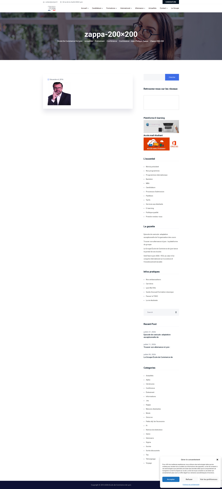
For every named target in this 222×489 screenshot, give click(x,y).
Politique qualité (152, 212)
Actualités (152, 8)
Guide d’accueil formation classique (160, 292)
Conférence (150, 388)
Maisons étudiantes (153, 409)
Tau (147, 455)
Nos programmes (153, 171)
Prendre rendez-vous (154, 217)
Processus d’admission (155, 192)
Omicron (149, 417)
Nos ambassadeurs (153, 279)
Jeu (147, 401)
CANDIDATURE (170, 2)
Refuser (189, 479)
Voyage (149, 463)
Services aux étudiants (154, 204)
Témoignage (151, 459)
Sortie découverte (153, 451)
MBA (147, 183)
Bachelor (149, 179)
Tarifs (148, 200)
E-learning (150, 208)
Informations (151, 396)
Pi (146, 426)
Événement (150, 392)
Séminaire (150, 438)
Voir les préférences (208, 479)
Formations (110, 8)
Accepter (171, 479)
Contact (163, 8)
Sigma (148, 442)
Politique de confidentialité (191, 484)
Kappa (148, 405)
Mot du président (152, 167)
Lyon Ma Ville (151, 288)
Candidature (96, 8)
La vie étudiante (152, 300)
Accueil (84, 8)
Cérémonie (150, 384)
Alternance (139, 8)
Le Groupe (175, 8)
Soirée (148, 446)
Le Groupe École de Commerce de (158, 357)
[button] (217, 459)
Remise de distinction (154, 430)
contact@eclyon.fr (51, 2)
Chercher (172, 77)
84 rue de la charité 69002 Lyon (72, 2)
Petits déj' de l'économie (155, 421)
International (125, 8)
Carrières (149, 284)
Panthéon (149, 196)
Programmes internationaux (156, 175)
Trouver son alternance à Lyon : (157, 347)
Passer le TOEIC (152, 296)
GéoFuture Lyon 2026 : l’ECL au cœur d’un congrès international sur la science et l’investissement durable (159, 259)
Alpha (148, 380)
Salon (148, 434)
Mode (148, 413)
